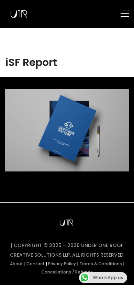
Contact (35, 264)
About (16, 264)
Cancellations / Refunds (67, 272)
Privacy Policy (62, 264)
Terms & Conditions (100, 264)
